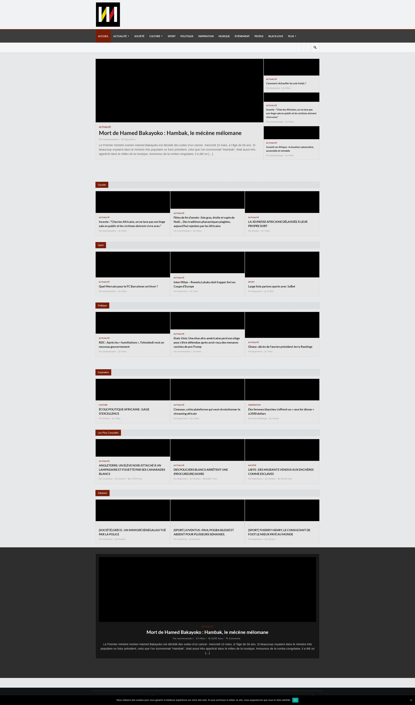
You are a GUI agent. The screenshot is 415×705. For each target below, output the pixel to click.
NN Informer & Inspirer (108, 14)
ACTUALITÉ (120, 36)
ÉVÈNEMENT (242, 36)
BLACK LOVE (275, 36)
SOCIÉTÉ (139, 36)
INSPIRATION (206, 36)
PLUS (291, 36)
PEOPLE (259, 36)
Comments (234, 638)
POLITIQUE (186, 36)
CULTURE (154, 36)
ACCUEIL (103, 36)
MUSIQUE (224, 36)
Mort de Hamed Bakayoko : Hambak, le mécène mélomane (207, 632)
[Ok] (411, 700)
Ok (295, 700)
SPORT (172, 36)
